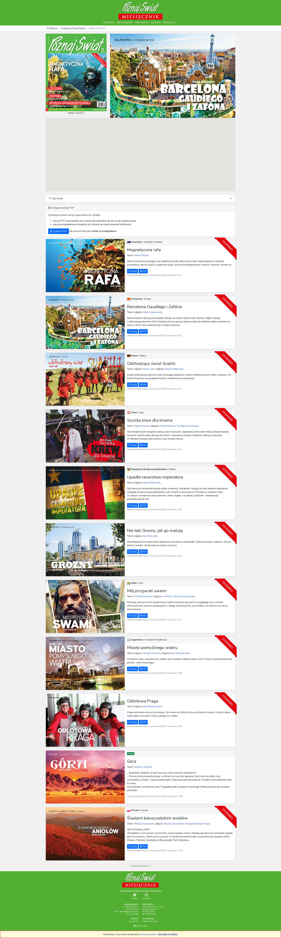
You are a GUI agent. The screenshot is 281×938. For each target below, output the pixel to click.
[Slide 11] (199, 113)
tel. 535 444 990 (132, 914)
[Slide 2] (151, 113)
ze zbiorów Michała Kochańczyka (178, 596)
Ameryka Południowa (156, 639)
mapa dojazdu (133, 921)
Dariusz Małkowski (173, 369)
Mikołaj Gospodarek (143, 823)
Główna (53, 28)
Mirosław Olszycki (151, 653)
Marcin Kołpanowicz (152, 312)
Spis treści (57, 198)
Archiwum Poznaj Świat (73, 28)
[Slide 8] (183, 113)
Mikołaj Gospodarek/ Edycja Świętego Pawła (186, 823)
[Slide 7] (178, 113)
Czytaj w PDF (59, 231)
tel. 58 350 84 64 (148, 914)
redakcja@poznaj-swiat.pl (129, 911)
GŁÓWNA (108, 22)
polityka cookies (141, 926)
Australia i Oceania (152, 242)
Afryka (142, 355)
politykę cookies (148, 934)
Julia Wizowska (150, 536)
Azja (141, 412)
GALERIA (156, 22)
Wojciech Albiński (142, 767)
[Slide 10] (194, 113)
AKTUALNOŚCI (124, 22)
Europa (147, 298)
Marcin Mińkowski (151, 482)
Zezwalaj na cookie (167, 934)
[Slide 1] (146, 113)
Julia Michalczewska (179, 653)
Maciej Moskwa (141, 426)
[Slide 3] (157, 113)
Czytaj (134, 271)
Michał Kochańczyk (143, 596)
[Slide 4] (162, 113)
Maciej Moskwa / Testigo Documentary (178, 426)
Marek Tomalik (141, 255)
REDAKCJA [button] (169, 22)
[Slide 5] (167, 113)
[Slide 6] (173, 113)
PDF (144, 271)
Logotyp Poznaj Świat (150, 921)
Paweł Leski (148, 369)
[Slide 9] (188, 113)
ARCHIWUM (142, 22)
